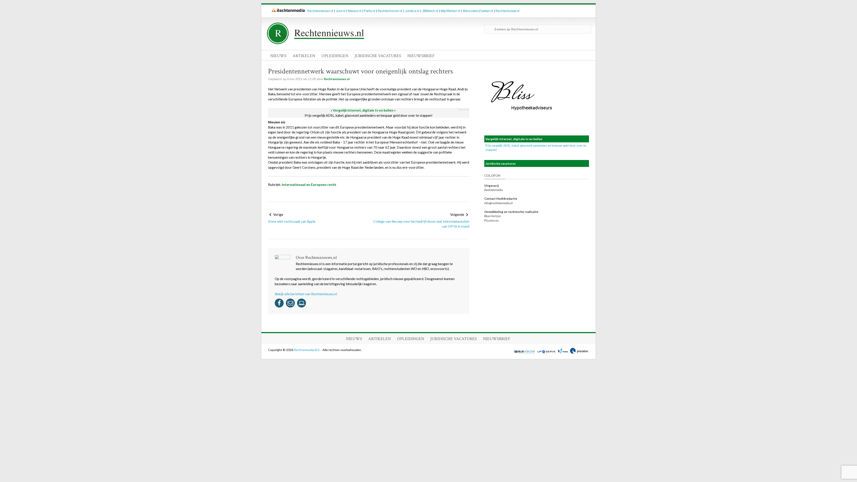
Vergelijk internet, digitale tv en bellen (363, 110)
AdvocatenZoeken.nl (478, 11)
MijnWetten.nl (450, 11)
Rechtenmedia (493, 190)
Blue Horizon (492, 216)
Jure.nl (340, 11)
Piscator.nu (491, 220)
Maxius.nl (354, 11)
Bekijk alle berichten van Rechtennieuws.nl (306, 294)
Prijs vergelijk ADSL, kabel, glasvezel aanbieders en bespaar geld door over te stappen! (369, 115)
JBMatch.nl (430, 11)
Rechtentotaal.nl (507, 11)
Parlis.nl (369, 11)
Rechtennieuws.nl (320, 11)
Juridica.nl (412, 11)
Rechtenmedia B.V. (307, 350)
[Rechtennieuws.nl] (315, 43)
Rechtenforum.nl (390, 11)
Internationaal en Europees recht (309, 184)
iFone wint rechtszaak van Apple (291, 221)
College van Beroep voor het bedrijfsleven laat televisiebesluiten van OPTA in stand (421, 224)
